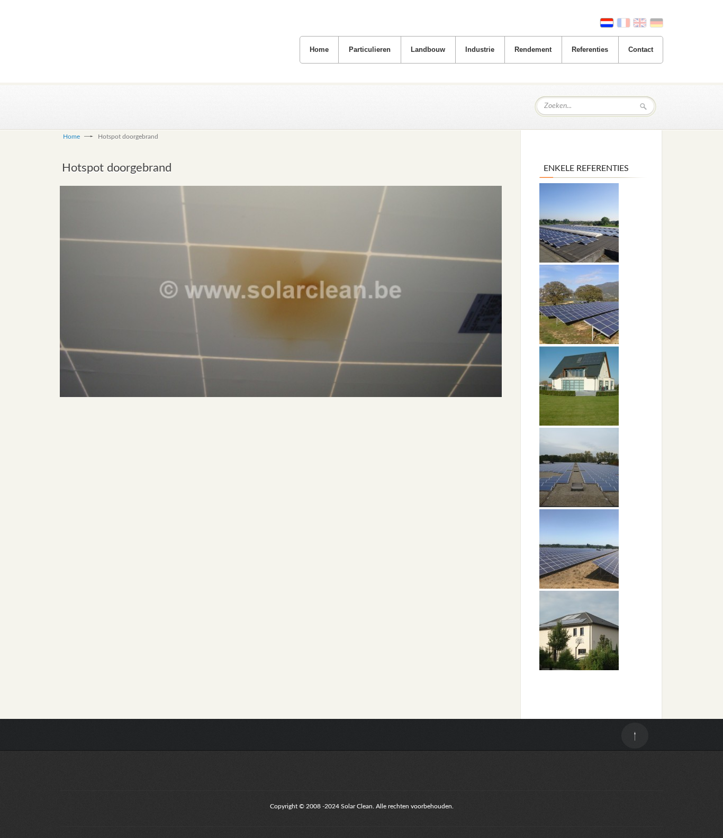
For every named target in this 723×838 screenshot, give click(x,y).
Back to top (634, 736)
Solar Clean (134, 51)
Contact (640, 49)
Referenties (590, 49)
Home (319, 49)
